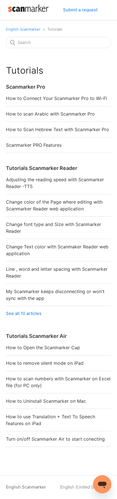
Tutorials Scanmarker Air (36, 336)
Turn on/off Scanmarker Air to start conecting (55, 439)
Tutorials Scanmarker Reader (41, 168)
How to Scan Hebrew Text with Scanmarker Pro (57, 129)
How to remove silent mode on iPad (44, 363)
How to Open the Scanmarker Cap (43, 347)
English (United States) (83, 487)
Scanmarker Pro (25, 87)
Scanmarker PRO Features (34, 145)
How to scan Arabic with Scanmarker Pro (50, 114)
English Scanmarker (23, 29)
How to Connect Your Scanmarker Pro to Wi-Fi (56, 98)
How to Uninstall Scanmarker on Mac (46, 401)
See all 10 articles (23, 313)
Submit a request (80, 9)
